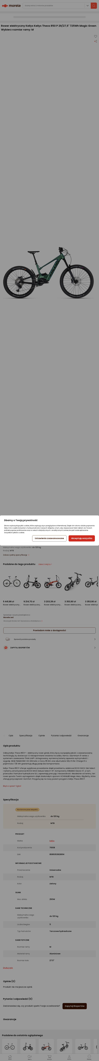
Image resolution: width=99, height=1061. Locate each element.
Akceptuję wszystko (81, 538)
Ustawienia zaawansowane (49, 538)
